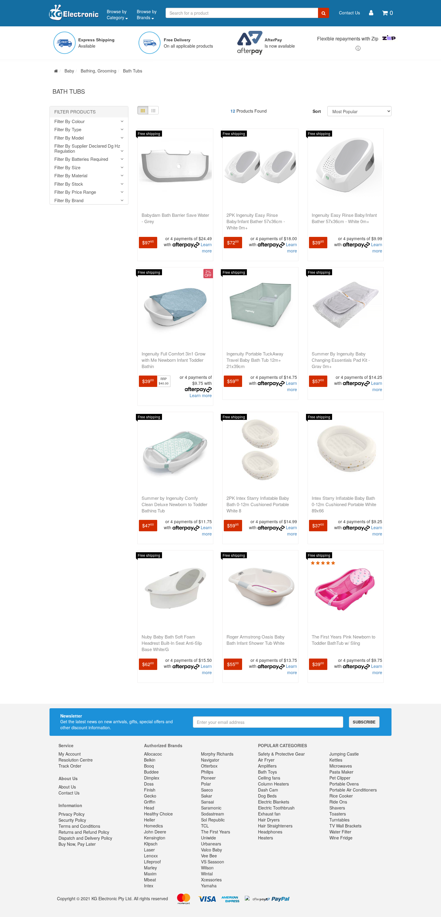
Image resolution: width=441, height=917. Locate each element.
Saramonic (211, 808)
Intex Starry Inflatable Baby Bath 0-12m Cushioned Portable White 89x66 (344, 504)
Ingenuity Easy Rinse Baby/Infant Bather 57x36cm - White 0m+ (344, 218)
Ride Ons (338, 802)
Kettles (335, 760)
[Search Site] (323, 13)
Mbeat (150, 880)
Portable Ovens (344, 784)
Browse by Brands (147, 14)
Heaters (265, 838)
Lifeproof (152, 862)
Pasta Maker (341, 772)
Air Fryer (266, 760)
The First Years (215, 832)
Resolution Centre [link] (75, 760)
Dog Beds (267, 796)
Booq (149, 766)
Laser (149, 850)
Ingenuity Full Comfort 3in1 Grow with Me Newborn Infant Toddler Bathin (174, 359)
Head (149, 808)
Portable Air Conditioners (353, 790)
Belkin (149, 760)
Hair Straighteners (275, 826)
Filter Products (75, 111)
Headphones (270, 832)
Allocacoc (153, 754)
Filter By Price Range (75, 192)
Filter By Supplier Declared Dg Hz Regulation (87, 148)
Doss (149, 784)
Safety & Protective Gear (281, 754)
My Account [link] (69, 754)
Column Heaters (273, 784)
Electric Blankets (273, 802)
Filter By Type (67, 129)
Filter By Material (70, 175)
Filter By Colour (69, 121)
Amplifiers (267, 766)
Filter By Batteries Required (81, 159)
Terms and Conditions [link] (79, 826)
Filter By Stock (68, 184)
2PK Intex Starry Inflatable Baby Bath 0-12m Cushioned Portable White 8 (257, 504)
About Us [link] (67, 787)
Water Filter (340, 832)
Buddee (151, 772)
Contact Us (349, 13)
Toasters (337, 814)
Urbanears (211, 844)
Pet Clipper (339, 778)
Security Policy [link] (72, 820)
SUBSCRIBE (364, 722)
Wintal (207, 874)
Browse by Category (117, 14)
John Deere (155, 832)
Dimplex (151, 778)
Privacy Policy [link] (71, 814)
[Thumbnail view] (142, 110)
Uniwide (208, 838)
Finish (149, 790)
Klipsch (151, 844)
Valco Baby (211, 850)
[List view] (153, 110)
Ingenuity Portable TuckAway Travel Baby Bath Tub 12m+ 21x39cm (255, 359)
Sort (317, 111)
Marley (150, 868)
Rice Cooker (341, 796)
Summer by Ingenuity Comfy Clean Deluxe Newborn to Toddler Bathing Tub (174, 504)
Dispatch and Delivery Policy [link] (85, 838)
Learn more (206, 247)
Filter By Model (69, 137)
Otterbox (209, 766)
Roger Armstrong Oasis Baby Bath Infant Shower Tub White (255, 639)
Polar (206, 784)
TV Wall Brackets (345, 826)
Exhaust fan (269, 814)
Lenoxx (151, 856)
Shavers (337, 808)
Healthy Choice (158, 814)
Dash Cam (268, 790)
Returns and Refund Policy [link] (83, 832)
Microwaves (340, 766)
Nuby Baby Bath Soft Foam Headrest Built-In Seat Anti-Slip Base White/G (172, 642)
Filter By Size (67, 167)
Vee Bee (209, 856)
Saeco (207, 790)
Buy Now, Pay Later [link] (77, 844)
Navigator (210, 760)
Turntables (339, 820)
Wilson (207, 868)
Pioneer (208, 778)
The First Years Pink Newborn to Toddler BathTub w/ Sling (343, 639)
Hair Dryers (269, 820)
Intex (148, 886)
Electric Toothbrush (276, 808)
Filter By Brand (68, 200)
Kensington (154, 838)
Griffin (149, 802)
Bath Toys (267, 772)
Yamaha (209, 886)
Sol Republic (213, 820)
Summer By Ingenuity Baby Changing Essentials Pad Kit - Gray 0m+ (341, 359)
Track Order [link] (69, 766)
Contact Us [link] (69, 793)
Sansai (207, 802)
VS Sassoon (212, 862)
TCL (205, 826)
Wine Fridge (340, 838)
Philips (207, 772)
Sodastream (212, 814)
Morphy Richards (217, 754)
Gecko (150, 796)
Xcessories (211, 880)
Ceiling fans (269, 778)
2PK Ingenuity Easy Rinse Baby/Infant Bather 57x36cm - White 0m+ (255, 221)
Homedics (153, 826)
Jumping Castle (344, 754)
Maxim (150, 874)
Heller (149, 820)
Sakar (206, 796)
